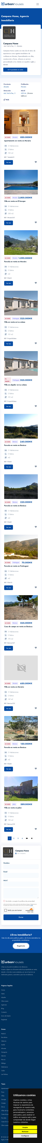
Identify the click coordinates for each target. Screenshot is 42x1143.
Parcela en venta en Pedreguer (16, 566)
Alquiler (3, 997)
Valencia (3, 1041)
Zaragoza (4, 1052)
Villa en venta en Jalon (13, 808)
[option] (21, 121)
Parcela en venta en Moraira (15, 261)
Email (5, 872)
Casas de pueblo (6, 1114)
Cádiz (3, 1071)
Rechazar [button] (25, 1131)
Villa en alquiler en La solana (15, 385)
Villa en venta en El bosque (14, 201)
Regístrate (21, 946)
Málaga (3, 1063)
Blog (2, 1008)
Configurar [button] (25, 1136)
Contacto (4, 1012)
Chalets (3, 1103)
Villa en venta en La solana (14, 322)
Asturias (3, 1056)
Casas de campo (6, 1122)
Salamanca (4, 1067)
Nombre (6, 863)
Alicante (3, 1048)
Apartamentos (5, 1088)
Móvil (5, 880)
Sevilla (3, 1045)
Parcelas (3, 1118)
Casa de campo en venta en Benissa (18, 626)
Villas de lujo (5, 1111)
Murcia (3, 1059)
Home (3, 990)
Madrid (3, 1034)
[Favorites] (35, 162)
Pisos (2, 1092)
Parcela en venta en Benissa (15, 445)
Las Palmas (4, 1074)
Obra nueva (4, 1001)
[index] (13, 4)
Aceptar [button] (25, 1127)
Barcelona (4, 1037)
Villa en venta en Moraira (14, 687)
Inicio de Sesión (6, 1016)
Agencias (4, 1005)
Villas (2, 1096)
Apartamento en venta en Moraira (17, 141)
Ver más (8, 162)
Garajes (3, 1099)
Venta (2, 994)
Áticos (3, 1107)
